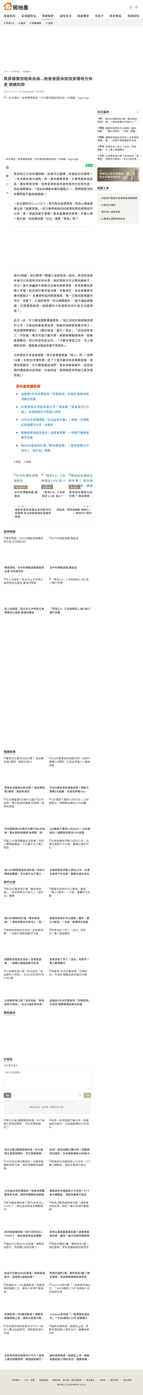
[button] (136, 7)
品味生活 (66, 16)
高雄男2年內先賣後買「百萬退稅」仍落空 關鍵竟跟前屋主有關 (55, 396)
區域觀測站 (29, 16)
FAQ (26, 1380)
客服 (33, 1380)
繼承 (23, 23)
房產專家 (83, 16)
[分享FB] (7, 167)
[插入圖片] (80, 1095)
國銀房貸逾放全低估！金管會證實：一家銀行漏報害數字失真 (55, 435)
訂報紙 (102, 1380)
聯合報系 (90, 1380)
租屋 (28, 462)
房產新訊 (10, 16)
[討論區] (7, 184)
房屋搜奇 (48, 16)
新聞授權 (43, 1380)
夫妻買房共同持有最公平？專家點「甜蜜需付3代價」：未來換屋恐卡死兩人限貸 (55, 409)
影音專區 (115, 16)
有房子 (99, 16)
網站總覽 (127, 1380)
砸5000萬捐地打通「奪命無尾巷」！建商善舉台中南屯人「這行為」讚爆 (55, 447)
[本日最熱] (138, 112)
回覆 (87, 1095)
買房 (18, 462)
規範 (7, 1095)
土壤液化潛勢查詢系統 (113, 218)
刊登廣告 (15, 1380)
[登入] (131, 7)
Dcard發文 (38, 203)
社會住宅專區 (108, 205)
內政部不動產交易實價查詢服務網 (119, 198)
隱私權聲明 (76, 1380)
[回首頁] (16, 6)
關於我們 (114, 1380)
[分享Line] (7, 175)
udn (6, 71)
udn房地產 (15, 71)
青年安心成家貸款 (110, 211)
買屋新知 (133, 16)
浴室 (50, 23)
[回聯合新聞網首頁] (8, 6)
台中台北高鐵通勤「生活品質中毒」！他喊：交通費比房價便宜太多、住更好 (55, 422)
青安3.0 (10, 23)
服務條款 (56, 1380)
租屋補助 (36, 23)
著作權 (66, 1380)
